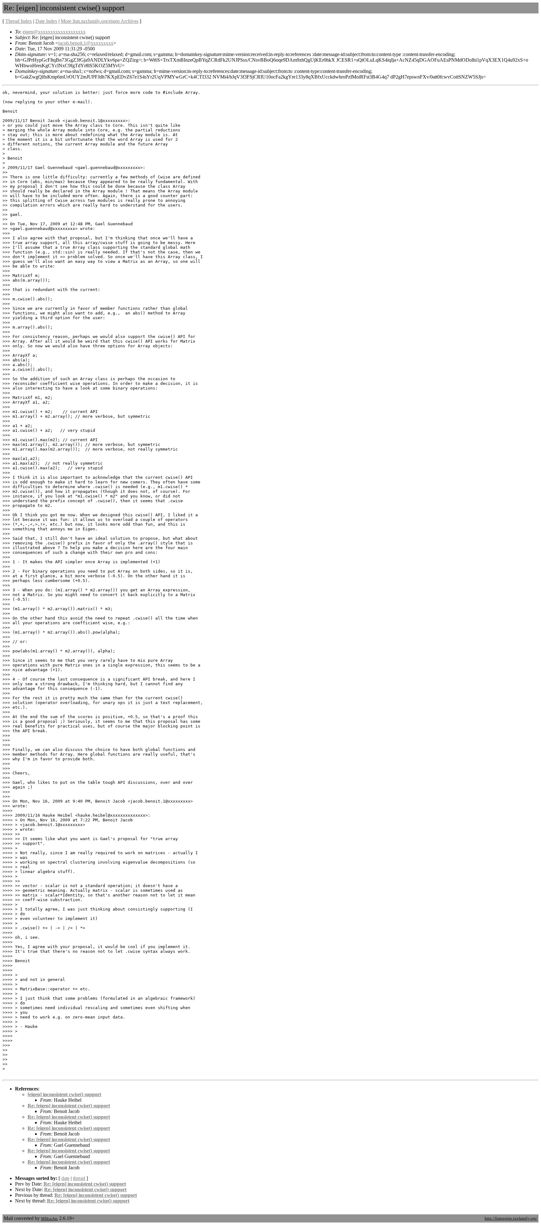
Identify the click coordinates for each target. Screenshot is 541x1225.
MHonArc (49, 1218)
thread (79, 1178)
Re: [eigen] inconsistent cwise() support (69, 1105)
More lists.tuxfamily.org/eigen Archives (99, 21)
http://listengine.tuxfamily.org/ (511, 1218)
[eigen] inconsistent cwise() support (64, 1094)
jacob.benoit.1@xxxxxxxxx (85, 43)
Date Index (46, 21)
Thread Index (18, 21)
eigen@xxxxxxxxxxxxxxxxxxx (54, 31)
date (65, 1178)
